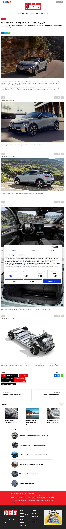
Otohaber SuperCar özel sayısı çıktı (12, 394)
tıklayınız (57, 267)
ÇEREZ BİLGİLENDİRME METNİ (25, 521)
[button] (60, 404)
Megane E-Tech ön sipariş (7, 381)
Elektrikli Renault (23, 375)
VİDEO (26, 13)
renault (3, 375)
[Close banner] (60, 246)
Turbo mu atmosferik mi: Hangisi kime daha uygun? (32, 445)
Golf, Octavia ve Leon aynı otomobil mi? (29, 474)
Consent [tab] (14, 250)
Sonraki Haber (57, 392)
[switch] (26, 276)
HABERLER (20, 13)
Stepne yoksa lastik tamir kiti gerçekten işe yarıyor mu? (33, 435)
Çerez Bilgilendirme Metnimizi (22, 264)
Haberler (3, 19)
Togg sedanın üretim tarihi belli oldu (51, 394)
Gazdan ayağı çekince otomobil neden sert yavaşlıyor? (33, 454)
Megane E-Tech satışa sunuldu (8, 384)
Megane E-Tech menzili (20, 381)
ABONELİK (23, 525)
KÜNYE (22, 510)
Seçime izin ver (33, 281)
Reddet (14, 281)
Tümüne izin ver (51, 281)
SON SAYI (43, 13)
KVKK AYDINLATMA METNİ (24, 515)
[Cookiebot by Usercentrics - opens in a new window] (52, 247)
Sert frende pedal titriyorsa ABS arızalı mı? (10, 422)
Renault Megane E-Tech (12, 375)
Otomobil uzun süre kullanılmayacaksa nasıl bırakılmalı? (52, 422)
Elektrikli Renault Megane (7, 378)
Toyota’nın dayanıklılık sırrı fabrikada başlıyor (31, 464)
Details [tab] (33, 250)
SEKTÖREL (32, 13)
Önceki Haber (7, 392)
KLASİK (37, 13)
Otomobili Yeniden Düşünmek (27, 483)
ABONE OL (59, 1)
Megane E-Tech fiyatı (19, 378)
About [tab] (52, 250)
